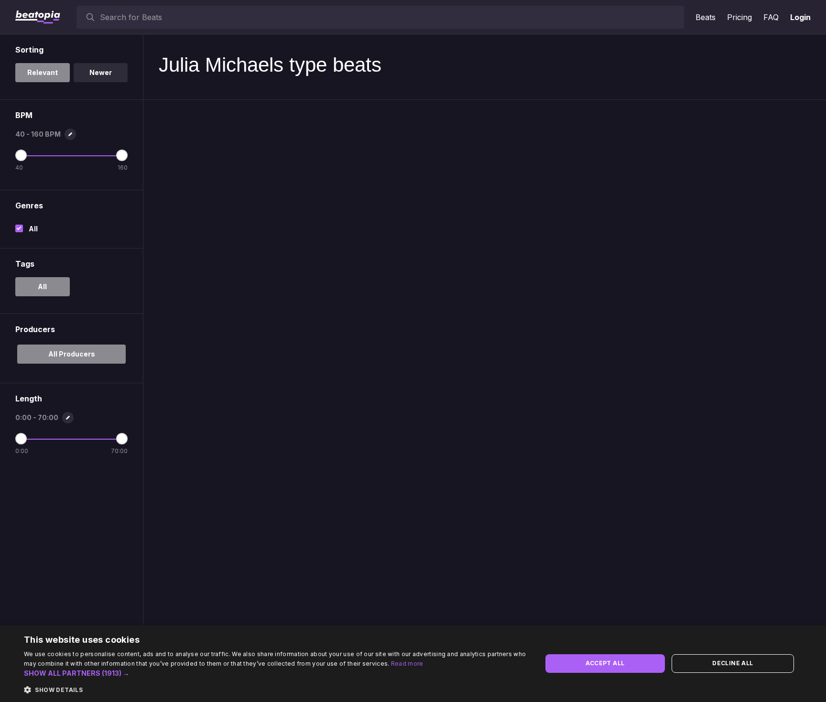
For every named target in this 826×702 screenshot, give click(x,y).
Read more (407, 663)
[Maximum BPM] (122, 155)
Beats (706, 17)
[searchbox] (390, 17)
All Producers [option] (71, 354)
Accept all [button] (605, 663)
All (33, 229)
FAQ (771, 17)
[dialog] (413, 663)
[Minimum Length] (21, 438)
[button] (275, 673)
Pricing (739, 17)
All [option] (42, 286)
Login (800, 17)
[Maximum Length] (122, 438)
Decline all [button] (732, 663)
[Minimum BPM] (21, 155)
